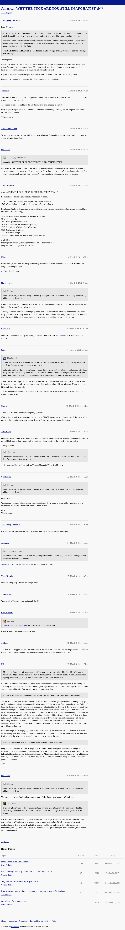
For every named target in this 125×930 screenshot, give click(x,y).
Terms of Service (36, 921)
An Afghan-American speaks (14, 901)
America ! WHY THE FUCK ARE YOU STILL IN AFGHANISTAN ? (52, 8)
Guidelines (23, 921)
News (8, 27)
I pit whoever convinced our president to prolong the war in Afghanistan (33, 891)
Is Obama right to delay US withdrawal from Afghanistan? (27, 871)
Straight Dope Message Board (12, 2)
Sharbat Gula (6, 564)
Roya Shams (63, 335)
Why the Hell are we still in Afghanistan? (19, 881)
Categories (13, 921)
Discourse (15, 927)
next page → (6, 842)
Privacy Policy (51, 921)
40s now (21, 564)
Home (3, 921)
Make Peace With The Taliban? (15, 861)
